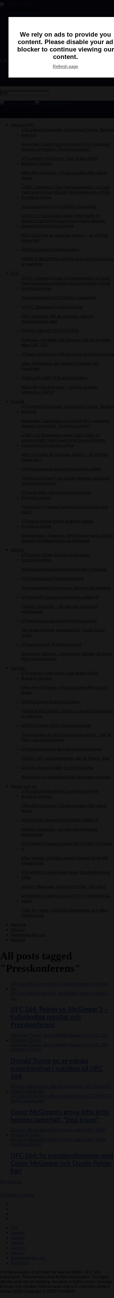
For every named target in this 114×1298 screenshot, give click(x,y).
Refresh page (65, 66)
